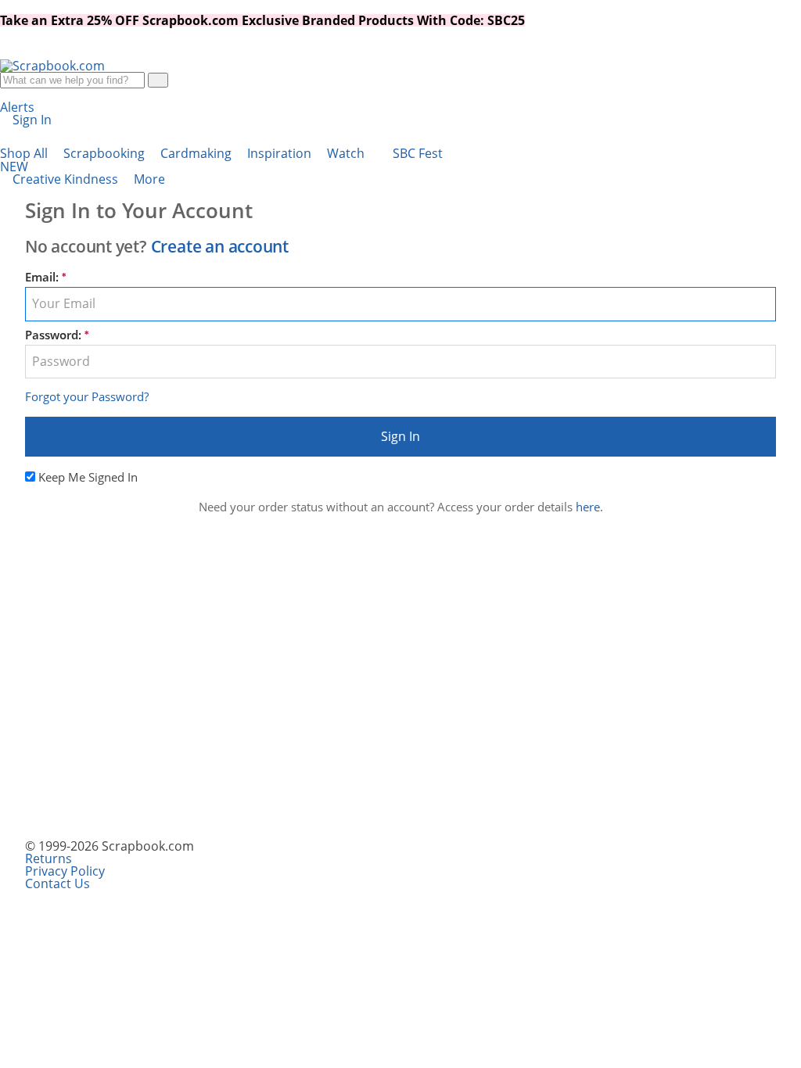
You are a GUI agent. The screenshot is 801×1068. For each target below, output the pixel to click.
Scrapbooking (105, 153)
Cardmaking (197, 153)
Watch (347, 153)
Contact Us (57, 883)
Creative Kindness (67, 179)
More (151, 179)
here (588, 506)
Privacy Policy (65, 871)
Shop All (25, 153)
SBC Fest (221, 160)
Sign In (400, 436)
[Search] (158, 80)
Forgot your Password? (87, 396)
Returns (48, 858)
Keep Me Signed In (88, 477)
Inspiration (280, 153)
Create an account (220, 246)
